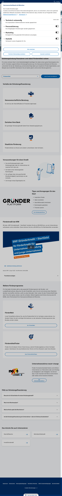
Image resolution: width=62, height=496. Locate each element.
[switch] (57, 26)
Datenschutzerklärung (9, 14)
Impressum (22, 14)
